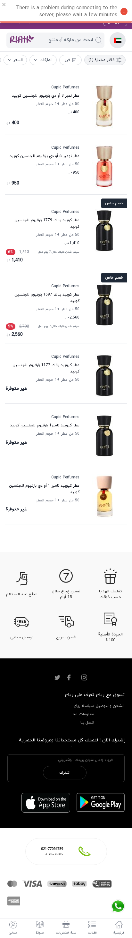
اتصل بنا (87, 722)
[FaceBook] (69, 677)
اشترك (64, 772)
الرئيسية (118, 932)
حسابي (13, 932)
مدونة (40, 932)
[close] (4, 5)
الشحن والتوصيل (110, 706)
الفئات (92, 932)
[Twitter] (57, 677)
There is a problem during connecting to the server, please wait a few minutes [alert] (66, 11)
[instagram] (84, 677)
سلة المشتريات (66, 932)
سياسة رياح (83, 706)
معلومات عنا (83, 714)
